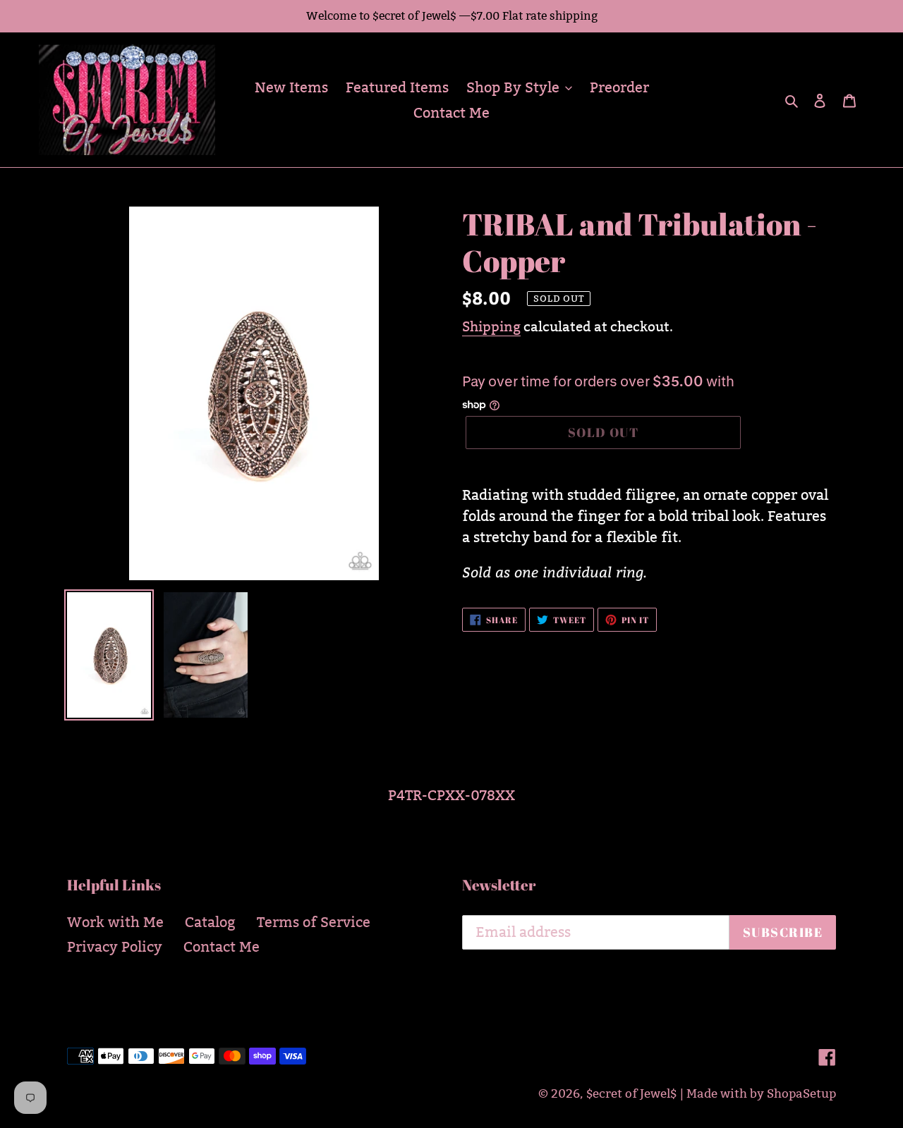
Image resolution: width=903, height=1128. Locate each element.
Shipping (491, 326)
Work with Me (115, 922)
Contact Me (221, 946)
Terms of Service (313, 922)
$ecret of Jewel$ (631, 1093)
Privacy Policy (114, 946)
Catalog (210, 922)
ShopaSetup (801, 1093)
